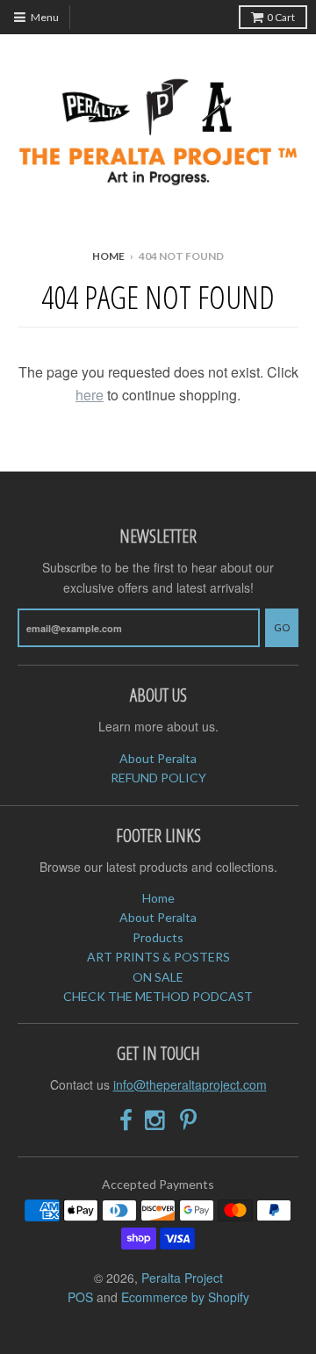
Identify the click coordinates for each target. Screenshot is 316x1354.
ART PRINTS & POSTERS (158, 956)
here (89, 395)
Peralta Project (182, 1277)
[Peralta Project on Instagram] (156, 1120)
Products (158, 937)
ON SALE (158, 976)
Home (108, 256)
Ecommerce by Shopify (185, 1297)
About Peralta (158, 758)
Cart (281, 17)
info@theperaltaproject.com (190, 1084)
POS (80, 1297)
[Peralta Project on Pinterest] (188, 1120)
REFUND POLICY (158, 777)
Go (282, 627)
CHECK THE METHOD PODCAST (158, 996)
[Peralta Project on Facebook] (126, 1120)
